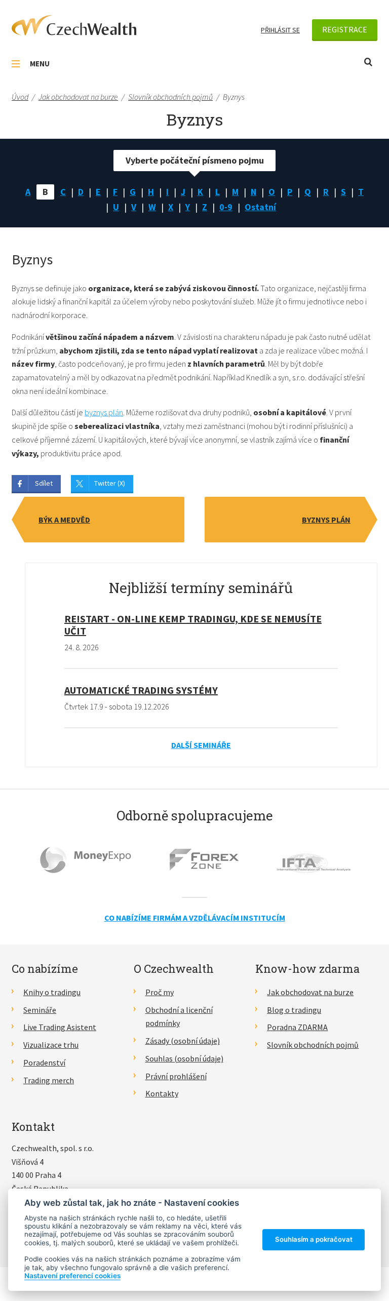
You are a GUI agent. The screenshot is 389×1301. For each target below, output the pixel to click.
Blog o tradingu (294, 1010)
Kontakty (161, 1093)
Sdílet (44, 483)
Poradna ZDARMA (297, 1027)
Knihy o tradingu (52, 992)
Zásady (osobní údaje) (182, 1041)
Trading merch (48, 1080)
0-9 (225, 207)
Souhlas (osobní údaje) (184, 1058)
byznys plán (104, 412)
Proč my (159, 992)
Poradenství (44, 1062)
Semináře (39, 1010)
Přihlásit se (280, 29)
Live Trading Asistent (59, 1027)
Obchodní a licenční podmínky (179, 1017)
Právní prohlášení (176, 1076)
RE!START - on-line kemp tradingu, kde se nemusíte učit (193, 624)
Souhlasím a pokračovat (314, 1239)
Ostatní (260, 207)
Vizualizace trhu (51, 1045)
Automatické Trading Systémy (141, 690)
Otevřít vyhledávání (368, 62)
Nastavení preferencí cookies (72, 1276)
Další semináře (201, 745)
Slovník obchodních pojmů (313, 1045)
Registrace (344, 29)
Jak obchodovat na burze (310, 992)
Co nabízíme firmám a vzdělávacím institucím (194, 918)
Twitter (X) (109, 483)
